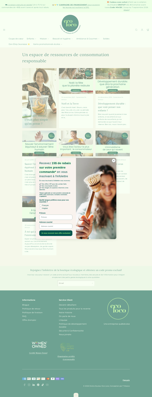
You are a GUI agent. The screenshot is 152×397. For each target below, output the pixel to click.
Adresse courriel (45, 222)
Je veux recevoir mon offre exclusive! (56, 233)
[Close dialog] (113, 160)
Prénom (42, 213)
